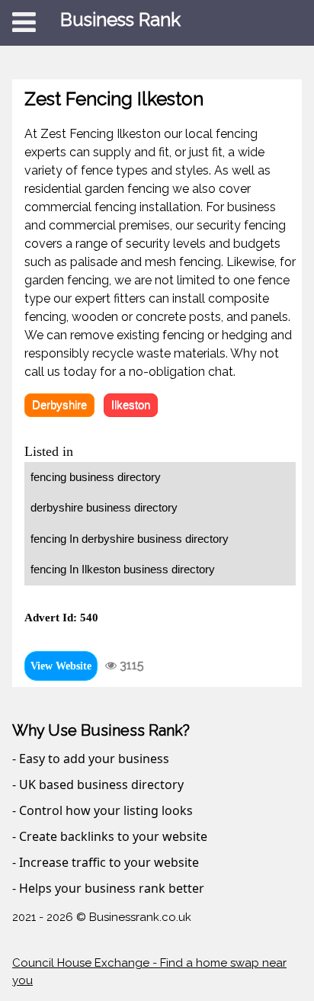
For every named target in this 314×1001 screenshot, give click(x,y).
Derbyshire (59, 404)
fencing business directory (95, 476)
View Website (60, 666)
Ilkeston (130, 404)
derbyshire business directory (104, 507)
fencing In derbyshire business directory (129, 538)
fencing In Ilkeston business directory (122, 569)
